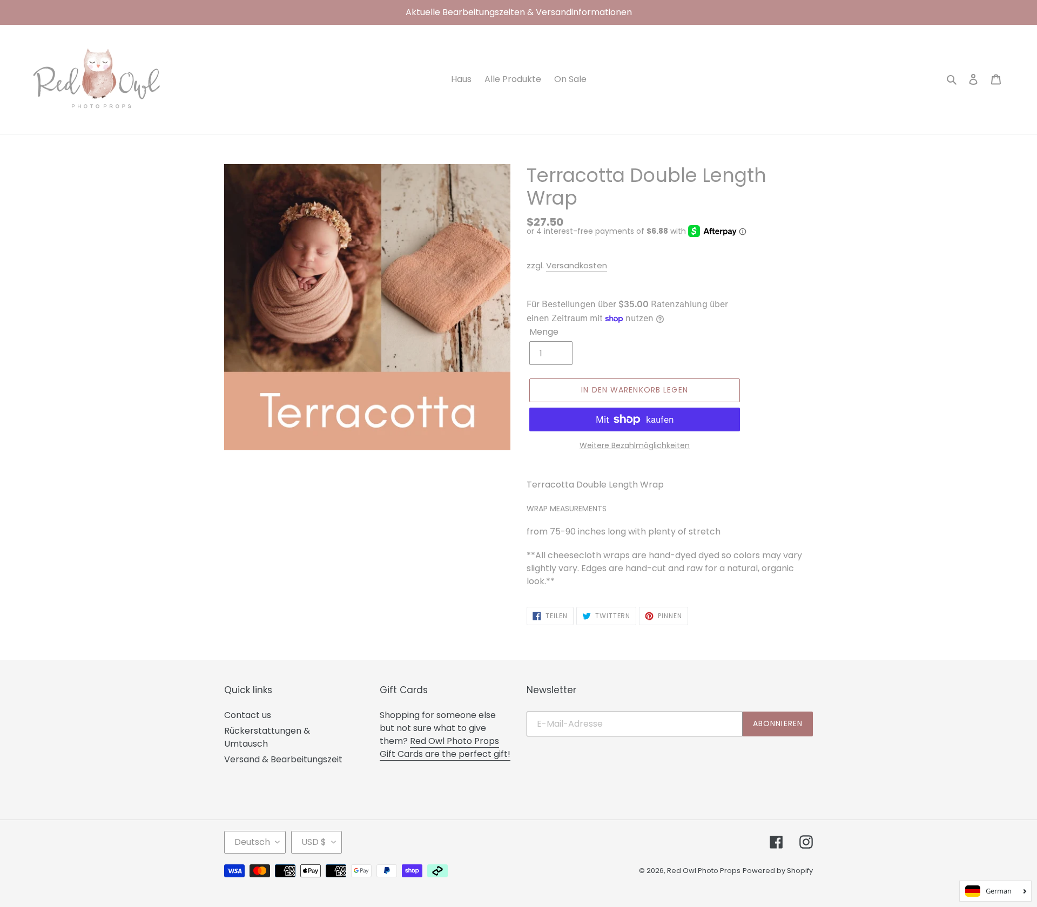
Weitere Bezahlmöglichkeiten (635, 445)
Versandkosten (576, 265)
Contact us (247, 715)
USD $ (313, 842)
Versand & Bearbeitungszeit (283, 759)
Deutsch (252, 842)
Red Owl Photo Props (703, 870)
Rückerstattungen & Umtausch (267, 737)
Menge (543, 332)
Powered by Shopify (778, 870)
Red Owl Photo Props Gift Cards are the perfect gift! (445, 747)
